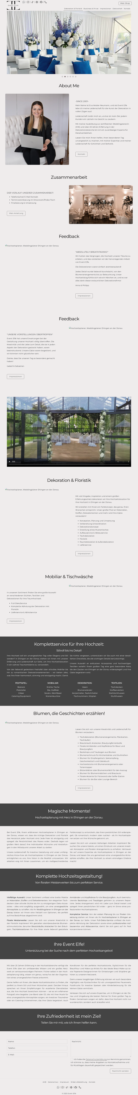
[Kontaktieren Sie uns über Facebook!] (41, 2)
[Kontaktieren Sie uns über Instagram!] (28, 2)
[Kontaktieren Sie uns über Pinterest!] (37, 2)
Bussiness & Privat (91, 9)
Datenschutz (53, 1082)
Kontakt (127, 9)
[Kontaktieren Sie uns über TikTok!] (32, 2)
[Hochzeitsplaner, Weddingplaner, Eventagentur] (14, 5)
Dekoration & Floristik (73, 9)
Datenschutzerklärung (96, 1059)
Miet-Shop (125, 3)
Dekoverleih (117, 9)
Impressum (64, 1082)
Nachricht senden (120, 1071)
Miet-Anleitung (16, 213)
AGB (44, 1082)
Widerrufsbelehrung (79, 1082)
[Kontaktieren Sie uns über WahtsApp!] (24, 2)
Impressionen (105, 9)
